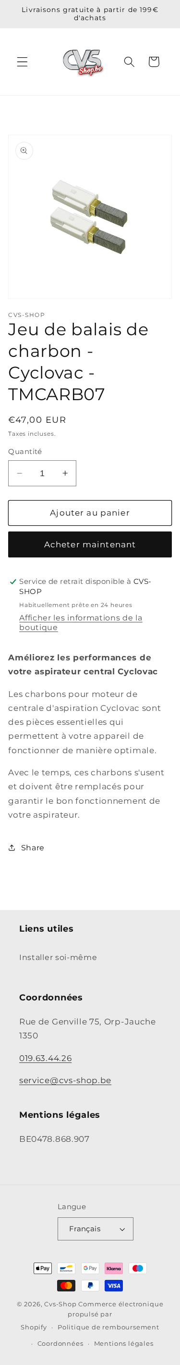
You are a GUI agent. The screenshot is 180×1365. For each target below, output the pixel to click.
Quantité (25, 451)
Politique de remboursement (108, 1327)
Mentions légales (124, 1343)
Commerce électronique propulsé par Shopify (92, 1316)
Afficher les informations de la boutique (80, 622)
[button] (22, 62)
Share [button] (33, 847)
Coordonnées (60, 1343)
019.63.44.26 (45, 1058)
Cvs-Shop (60, 1304)
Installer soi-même (58, 957)
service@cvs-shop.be (65, 1080)
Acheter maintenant (90, 544)
